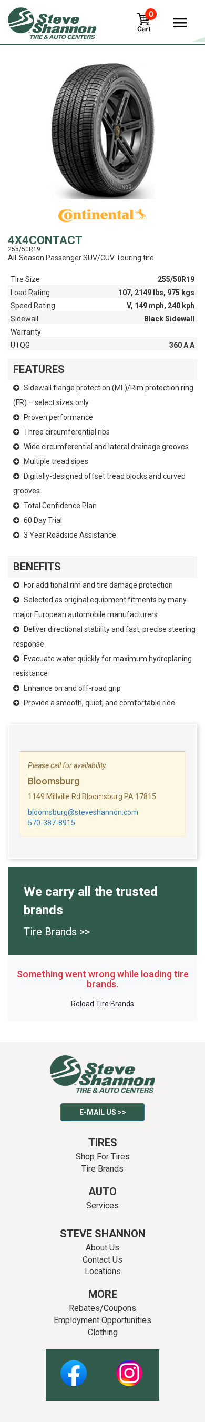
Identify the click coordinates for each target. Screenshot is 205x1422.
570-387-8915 (51, 823)
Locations (103, 1271)
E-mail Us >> (102, 1112)
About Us (102, 1248)
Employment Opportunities (102, 1320)
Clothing (103, 1332)
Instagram (129, 1367)
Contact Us (102, 1260)
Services (102, 1206)
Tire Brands (102, 1169)
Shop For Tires (103, 1157)
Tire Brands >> (57, 931)
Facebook (73, 1367)
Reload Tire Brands (102, 1004)
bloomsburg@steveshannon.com (83, 812)
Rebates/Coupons (102, 1308)
